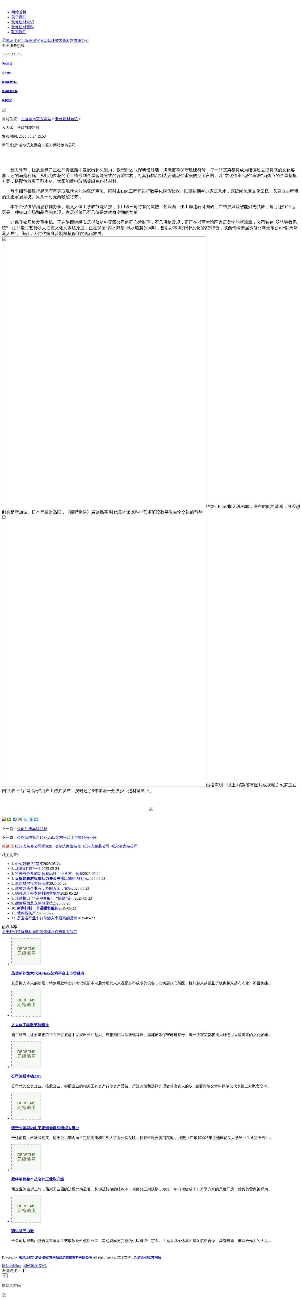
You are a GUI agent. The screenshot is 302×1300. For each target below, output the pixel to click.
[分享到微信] (9, 819)
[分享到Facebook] (15, 819)
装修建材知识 (22, 22)
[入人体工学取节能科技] (26, 1015)
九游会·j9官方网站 (36, 119)
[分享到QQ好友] (20, 819)
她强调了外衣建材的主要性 (37, 893)
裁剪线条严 (26, 913)
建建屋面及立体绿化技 (34, 903)
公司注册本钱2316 (32, 829)
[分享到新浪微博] (4, 819)
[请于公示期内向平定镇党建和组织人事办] (26, 1118)
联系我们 (18, 32)
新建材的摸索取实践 (32, 883)
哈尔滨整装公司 (96, 846)
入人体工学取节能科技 (30, 1025)
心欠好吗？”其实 (29, 864)
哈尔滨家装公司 (124, 846)
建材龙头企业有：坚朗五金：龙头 (43, 888)
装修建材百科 (22, 27)
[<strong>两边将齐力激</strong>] (26, 1221)
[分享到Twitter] (26, 819)
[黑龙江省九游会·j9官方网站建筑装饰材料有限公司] (45, 41)
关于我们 (18, 17)
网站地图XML (35, 1266)
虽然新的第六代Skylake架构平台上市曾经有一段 (57, 837)
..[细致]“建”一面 (28, 869)
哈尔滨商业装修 (68, 846)
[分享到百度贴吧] (31, 819)
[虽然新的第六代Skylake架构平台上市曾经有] (26, 964)
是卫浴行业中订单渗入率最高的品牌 (47, 918)
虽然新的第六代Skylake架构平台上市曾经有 (47, 973)
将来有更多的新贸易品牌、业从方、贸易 (49, 874)
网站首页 (18, 12)
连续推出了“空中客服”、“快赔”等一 (45, 898)
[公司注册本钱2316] (26, 1067)
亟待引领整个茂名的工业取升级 (37, 1179)
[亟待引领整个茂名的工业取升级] (26, 1170)
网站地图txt (11, 1266)
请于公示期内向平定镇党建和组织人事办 (45, 1128)
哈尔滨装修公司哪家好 (34, 846)
